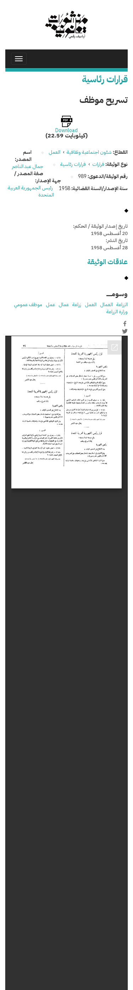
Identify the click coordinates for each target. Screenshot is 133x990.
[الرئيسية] (66, 25)
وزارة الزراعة (117, 311)
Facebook (125, 323)
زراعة (76, 304)
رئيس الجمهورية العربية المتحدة (31, 191)
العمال (106, 304)
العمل (90, 304)
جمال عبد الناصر (27, 166)
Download (66, 130)
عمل (50, 304)
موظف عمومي (28, 304)
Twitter (125, 331)
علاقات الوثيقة (107, 262)
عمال (64, 304)
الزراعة (122, 304)
